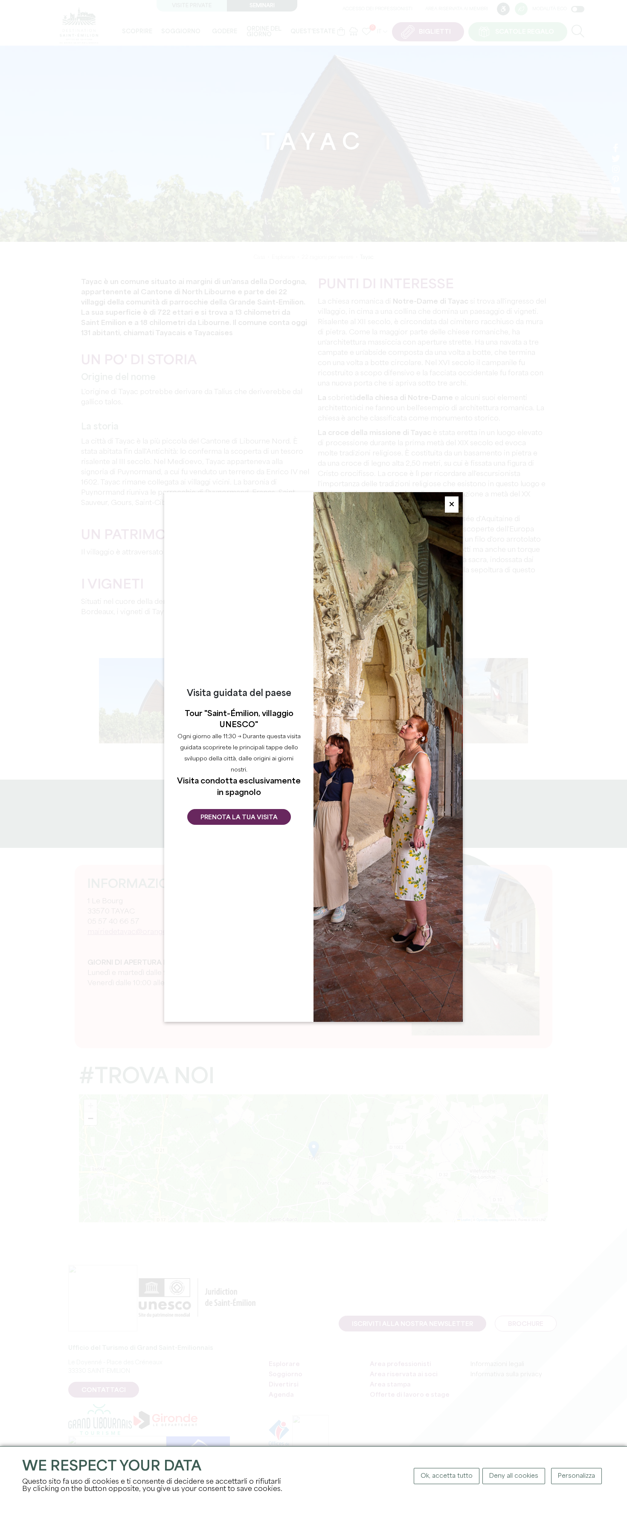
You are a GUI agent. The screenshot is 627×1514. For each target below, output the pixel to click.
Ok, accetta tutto (447, 1476)
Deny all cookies (513, 1476)
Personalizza (576, 1476)
